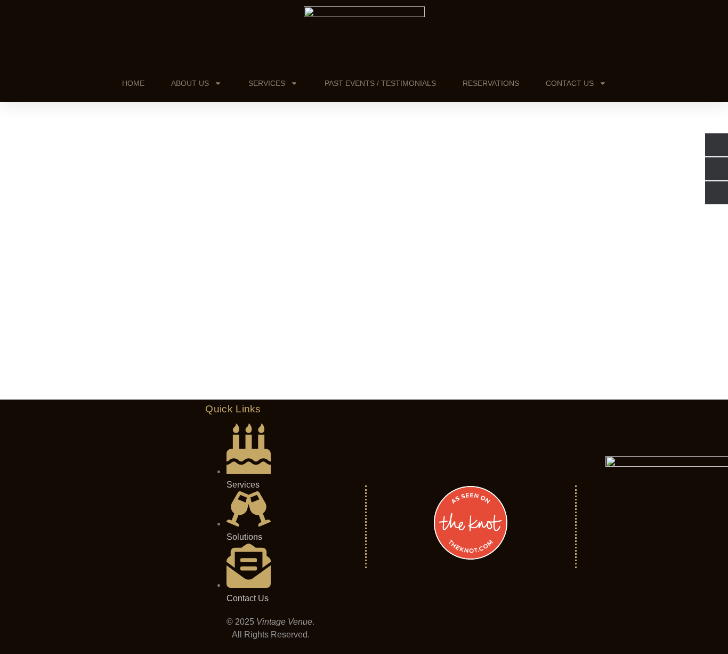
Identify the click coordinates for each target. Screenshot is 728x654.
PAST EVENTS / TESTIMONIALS (380, 83)
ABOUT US (190, 83)
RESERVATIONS (491, 83)
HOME (133, 83)
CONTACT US (570, 83)
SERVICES (266, 83)
